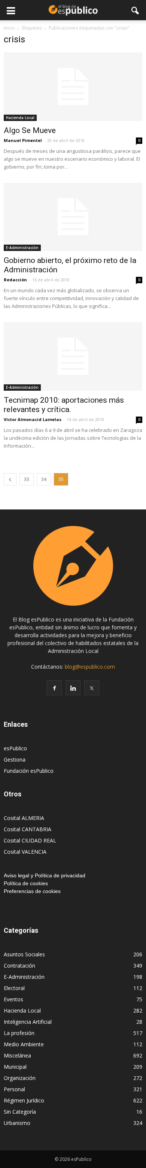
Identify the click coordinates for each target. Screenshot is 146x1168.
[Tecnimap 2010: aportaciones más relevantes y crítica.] (73, 356)
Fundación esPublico (29, 770)
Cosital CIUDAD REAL (30, 840)
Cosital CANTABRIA (27, 829)
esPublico (15, 748)
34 (43, 479)
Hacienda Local (20, 117)
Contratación (19, 965)
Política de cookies (26, 883)
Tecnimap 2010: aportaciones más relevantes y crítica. (64, 405)
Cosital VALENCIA (25, 851)
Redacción (15, 279)
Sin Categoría (20, 1111)
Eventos (13, 999)
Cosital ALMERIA (24, 817)
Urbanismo (17, 1122)
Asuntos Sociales (24, 954)
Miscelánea (17, 1055)
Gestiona (14, 759)
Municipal (15, 1066)
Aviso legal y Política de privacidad (44, 875)
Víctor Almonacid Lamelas (32, 419)
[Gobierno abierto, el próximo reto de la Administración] (73, 217)
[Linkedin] (73, 687)
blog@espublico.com (90, 666)
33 (26, 479)
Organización (20, 1077)
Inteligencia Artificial (28, 1021)
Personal (14, 1089)
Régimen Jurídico (24, 1100)
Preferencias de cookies (32, 891)
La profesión (19, 1033)
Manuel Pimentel (23, 140)
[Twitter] (91, 687)
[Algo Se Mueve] (73, 86)
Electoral (14, 988)
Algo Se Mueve (30, 130)
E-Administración (22, 247)
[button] (135, 10)
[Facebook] (54, 687)
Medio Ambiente (24, 1044)
